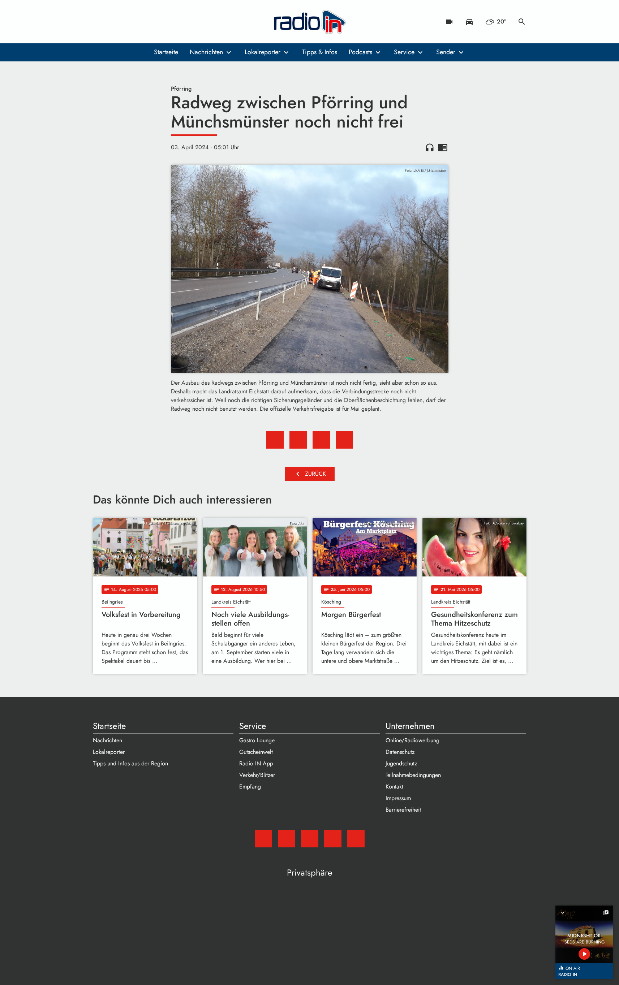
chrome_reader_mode (443, 147)
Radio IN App (256, 763)
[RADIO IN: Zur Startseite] (310, 21)
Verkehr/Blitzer (257, 775)
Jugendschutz (401, 763)
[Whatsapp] (143, 21)
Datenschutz (400, 752)
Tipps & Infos (319, 52)
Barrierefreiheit (403, 809)
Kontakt (394, 786)
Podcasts (360, 52)
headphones (430, 147)
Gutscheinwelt (256, 752)
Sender (445, 52)
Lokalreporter (262, 52)
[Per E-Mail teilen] (344, 440)
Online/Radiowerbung (412, 740)
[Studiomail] (100, 21)
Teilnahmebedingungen (413, 775)
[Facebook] (114, 21)
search (521, 21)
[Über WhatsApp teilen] (321, 440)
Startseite (166, 52)
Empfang (250, 786)
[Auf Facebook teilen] (275, 440)
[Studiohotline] (158, 21)
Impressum (398, 798)
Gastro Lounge (257, 740)
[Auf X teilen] (298, 440)
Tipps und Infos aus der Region (130, 763)
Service (404, 52)
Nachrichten (206, 52)
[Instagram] (129, 21)
